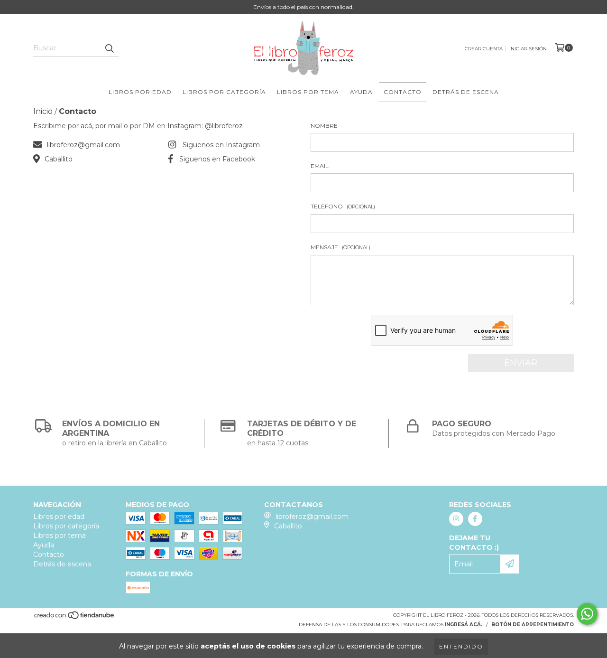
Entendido (461, 646)
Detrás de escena (465, 91)
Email (320, 165)
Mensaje (340, 247)
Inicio (43, 111)
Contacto (403, 91)
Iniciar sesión (528, 49)
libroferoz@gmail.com (83, 145)
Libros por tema (308, 91)
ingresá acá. (463, 624)
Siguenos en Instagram (221, 145)
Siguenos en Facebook (217, 159)
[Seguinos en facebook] (475, 519)
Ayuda (361, 91)
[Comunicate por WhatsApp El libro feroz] (587, 614)
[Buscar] (109, 47)
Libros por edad (140, 91)
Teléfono (343, 206)
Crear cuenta (484, 49)
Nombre (324, 125)
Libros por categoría (224, 91)
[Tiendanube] (74, 618)
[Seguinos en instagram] (456, 519)
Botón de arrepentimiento (532, 624)
